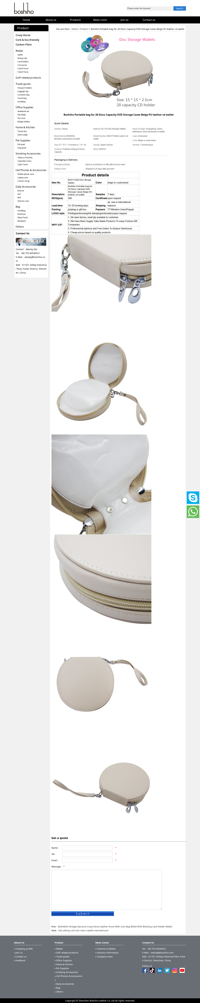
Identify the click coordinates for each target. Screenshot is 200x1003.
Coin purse (22, 65)
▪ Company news (104, 956)
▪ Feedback (19, 960)
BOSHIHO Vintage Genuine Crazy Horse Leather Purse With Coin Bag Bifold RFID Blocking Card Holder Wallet (115, 926)
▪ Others (59, 991)
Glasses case (23, 201)
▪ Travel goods (62, 956)
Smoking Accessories (28, 153)
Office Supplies (24, 107)
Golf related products (28, 77)
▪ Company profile (23, 948)
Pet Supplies (23, 140)
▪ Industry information (107, 952)
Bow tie (21, 190)
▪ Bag (57, 987)
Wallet (19, 50)
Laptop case (23, 177)
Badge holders (24, 121)
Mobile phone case (26, 174)
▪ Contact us (20, 956)
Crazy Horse (23, 35)
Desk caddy (23, 134)
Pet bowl (21, 144)
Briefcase (22, 214)
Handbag (21, 101)
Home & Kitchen (25, 127)
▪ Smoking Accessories (66, 972)
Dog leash (22, 148)
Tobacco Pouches (25, 157)
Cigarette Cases (24, 161)
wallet (20, 54)
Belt (19, 197)
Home (75, 28)
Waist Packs (23, 217)
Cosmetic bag (23, 94)
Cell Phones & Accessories (31, 170)
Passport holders (25, 88)
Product (84, 28)
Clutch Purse (23, 68)
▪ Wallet (59, 948)
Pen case (21, 118)
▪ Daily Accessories (64, 983)
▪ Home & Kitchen (64, 964)
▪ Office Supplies (63, 960)
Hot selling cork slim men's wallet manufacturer (83, 930)
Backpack (22, 221)
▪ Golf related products (66, 952)
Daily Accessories (26, 186)
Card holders (23, 61)
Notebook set (23, 111)
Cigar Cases (23, 164)
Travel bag (22, 98)
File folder (22, 114)
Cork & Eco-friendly (27, 40)
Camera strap (24, 181)
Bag (18, 206)
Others (20, 226)
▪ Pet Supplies (62, 968)
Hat (19, 194)
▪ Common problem (105, 948)
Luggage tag (23, 91)
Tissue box (22, 131)
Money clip (22, 58)
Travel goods (23, 84)
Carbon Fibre (24, 44)
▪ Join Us (18, 952)
